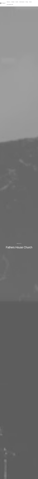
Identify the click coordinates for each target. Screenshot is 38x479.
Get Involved (21, 1)
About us (8, 1)
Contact (12, 1)
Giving (27, 1)
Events (17, 1)
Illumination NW (10, 4)
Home (30, 1)
